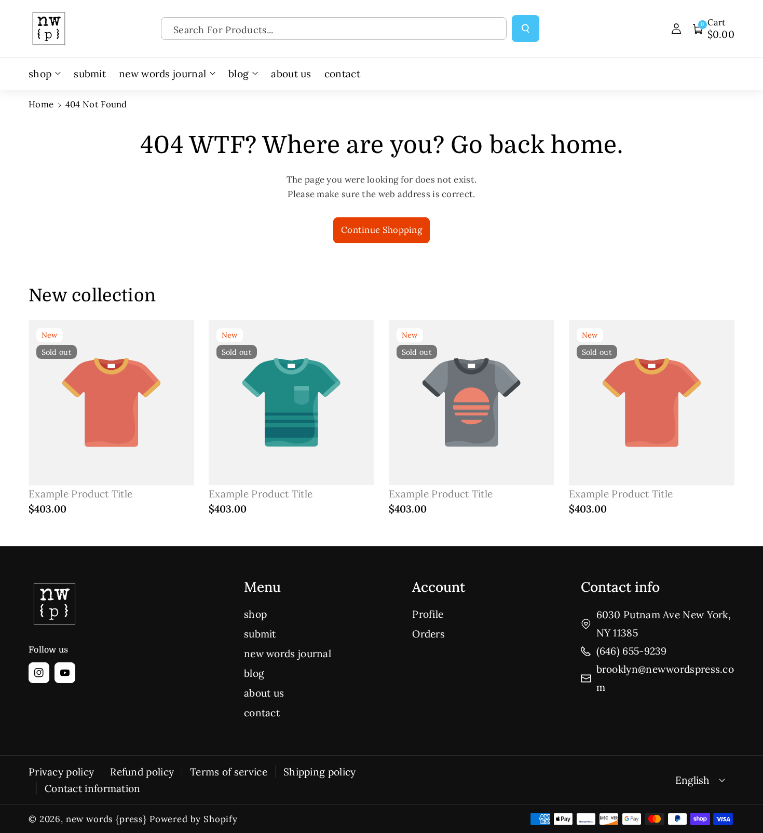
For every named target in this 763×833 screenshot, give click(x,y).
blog (254, 673)
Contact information (93, 788)
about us (264, 693)
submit (260, 634)
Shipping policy (319, 772)
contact (262, 712)
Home (41, 104)
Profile (427, 614)
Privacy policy (61, 772)
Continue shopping (381, 229)
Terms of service (228, 772)
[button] (714, 28)
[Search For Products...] (525, 29)
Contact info (620, 586)
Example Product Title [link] (80, 494)
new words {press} (106, 819)
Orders (428, 634)
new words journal (287, 653)
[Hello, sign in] (676, 28)
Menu (262, 586)
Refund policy (142, 772)
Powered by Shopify (193, 819)
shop (255, 614)
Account (438, 586)
